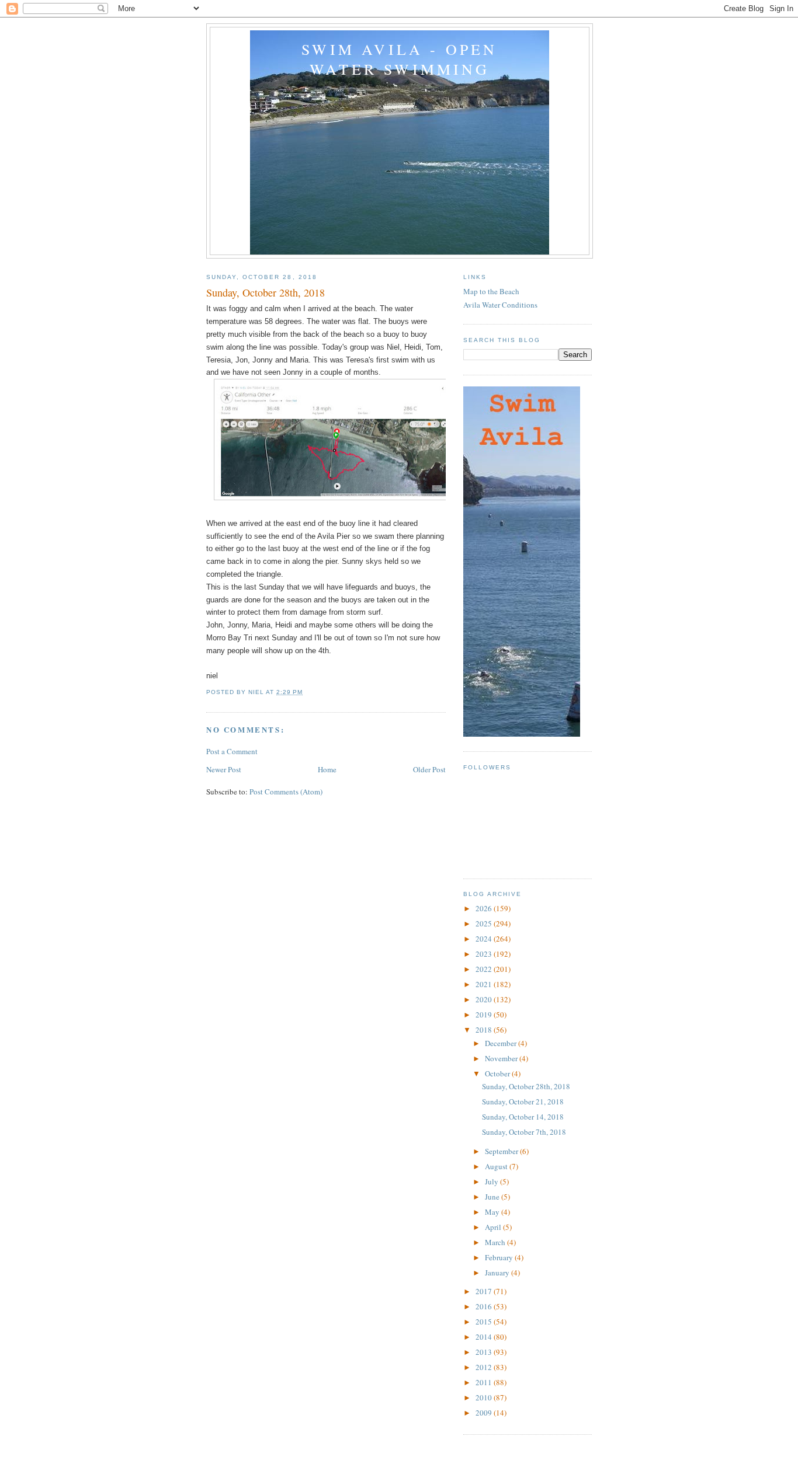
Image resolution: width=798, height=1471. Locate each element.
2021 (485, 984)
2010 (485, 1397)
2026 (485, 908)
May (493, 1212)
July (492, 1181)
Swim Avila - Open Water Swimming (399, 59)
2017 (485, 1291)
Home (327, 769)
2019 (485, 1014)
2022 (485, 969)
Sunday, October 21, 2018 (523, 1101)
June (493, 1196)
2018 (485, 1029)
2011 (485, 1382)
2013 (485, 1352)
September (502, 1151)
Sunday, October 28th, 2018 (526, 1086)
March (496, 1242)
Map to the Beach (491, 291)
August (497, 1166)
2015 (485, 1321)
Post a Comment (232, 751)
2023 (485, 954)
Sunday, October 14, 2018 (523, 1116)
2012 (485, 1367)
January (498, 1272)
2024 (485, 938)
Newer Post (223, 769)
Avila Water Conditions (500, 304)
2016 (485, 1306)
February (500, 1257)
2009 (485, 1412)
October (498, 1073)
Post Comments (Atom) (285, 791)
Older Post (429, 769)
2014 (485, 1336)
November (502, 1058)
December (501, 1043)
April (494, 1227)
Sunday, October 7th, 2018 (524, 1132)
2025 (485, 923)
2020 (485, 999)
